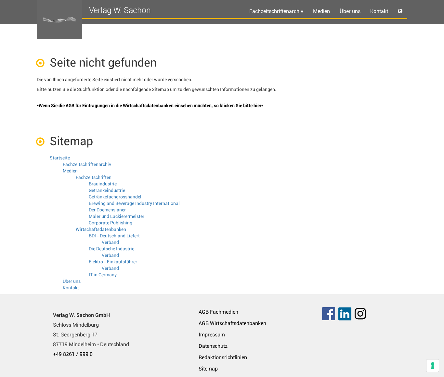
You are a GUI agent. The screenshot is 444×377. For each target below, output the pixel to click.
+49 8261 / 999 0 (73, 354)
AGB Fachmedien (218, 312)
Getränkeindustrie (107, 190)
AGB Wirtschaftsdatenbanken (232, 323)
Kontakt (379, 11)
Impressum (212, 335)
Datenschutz (213, 346)
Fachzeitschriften (93, 177)
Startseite (60, 157)
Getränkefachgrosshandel (115, 196)
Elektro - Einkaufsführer (113, 261)
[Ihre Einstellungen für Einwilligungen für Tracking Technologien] (432, 365)
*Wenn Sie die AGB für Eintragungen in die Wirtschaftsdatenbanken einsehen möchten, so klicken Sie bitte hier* (150, 105)
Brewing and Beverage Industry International (134, 203)
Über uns (350, 11)
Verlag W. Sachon (120, 10)
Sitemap (208, 369)
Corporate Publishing (110, 222)
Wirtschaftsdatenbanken (101, 229)
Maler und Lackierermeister (116, 216)
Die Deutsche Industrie (111, 248)
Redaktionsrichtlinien (223, 357)
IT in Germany (103, 274)
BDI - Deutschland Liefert (114, 235)
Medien (70, 170)
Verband (110, 242)
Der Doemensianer (107, 209)
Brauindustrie (103, 183)
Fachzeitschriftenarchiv (276, 11)
